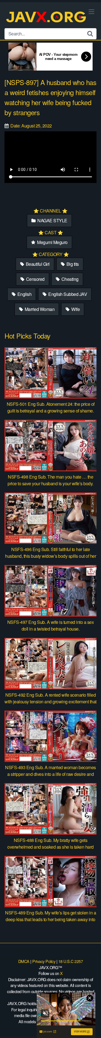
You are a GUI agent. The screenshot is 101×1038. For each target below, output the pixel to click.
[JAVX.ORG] (46, 17)
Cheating (69, 279)
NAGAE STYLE (51, 220)
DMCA (23, 961)
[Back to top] (91, 1025)
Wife (75, 309)
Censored (35, 279)
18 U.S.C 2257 (70, 961)
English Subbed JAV (67, 294)
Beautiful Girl (37, 264)
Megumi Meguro (52, 242)
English (23, 294)
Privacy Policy (43, 961)
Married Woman (39, 309)
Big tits (72, 264)
